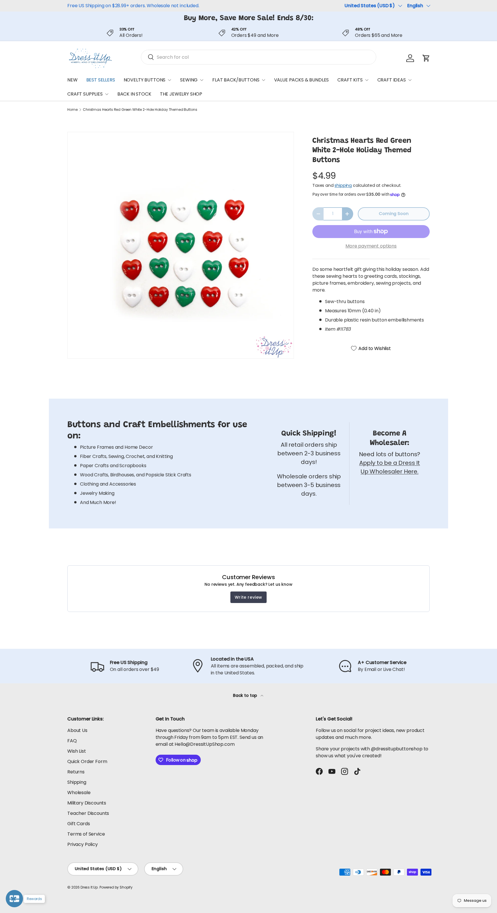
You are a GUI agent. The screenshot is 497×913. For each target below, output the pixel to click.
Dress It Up (89, 887)
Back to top (245, 695)
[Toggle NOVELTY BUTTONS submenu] (169, 80)
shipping (343, 185)
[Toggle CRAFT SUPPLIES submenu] (106, 94)
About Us (77, 730)
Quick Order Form (87, 761)
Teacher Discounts (88, 813)
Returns (76, 772)
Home (72, 109)
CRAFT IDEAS (391, 80)
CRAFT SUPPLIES (85, 94)
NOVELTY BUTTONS (145, 80)
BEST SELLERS (100, 80)
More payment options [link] (371, 246)
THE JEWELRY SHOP (181, 94)
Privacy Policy (82, 844)
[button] (426, 58)
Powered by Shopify (116, 887)
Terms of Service (86, 834)
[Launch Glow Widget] (14, 898)
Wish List (76, 751)
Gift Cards (78, 823)
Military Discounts (86, 803)
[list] (181, 245)
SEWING (189, 80)
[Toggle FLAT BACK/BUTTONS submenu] (263, 80)
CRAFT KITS (349, 80)
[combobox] (258, 57)
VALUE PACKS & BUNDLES (301, 80)
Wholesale (79, 792)
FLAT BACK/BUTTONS (235, 80)
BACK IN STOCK (134, 94)
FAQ (72, 740)
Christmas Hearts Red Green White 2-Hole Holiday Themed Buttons (140, 109)
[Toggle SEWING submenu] (201, 80)
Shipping (76, 782)
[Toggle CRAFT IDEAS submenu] (409, 80)
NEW (72, 80)
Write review (248, 597)
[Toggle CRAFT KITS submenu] (366, 80)
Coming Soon (393, 213)
